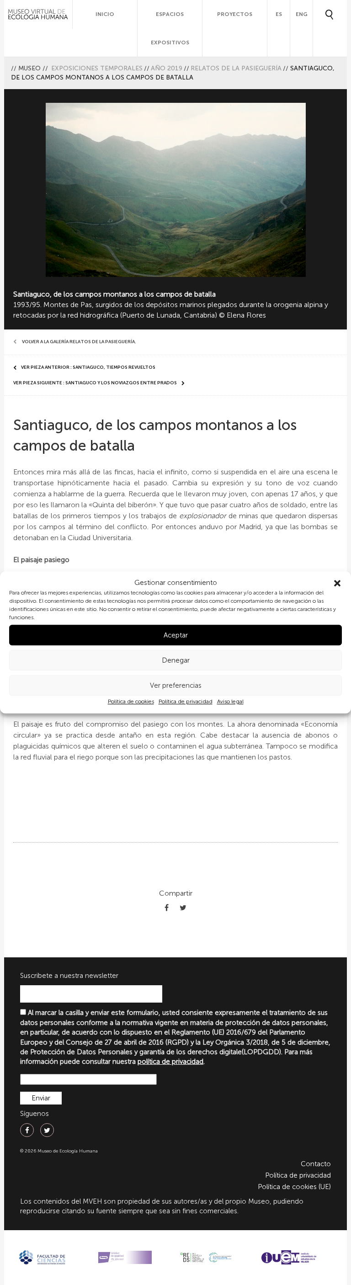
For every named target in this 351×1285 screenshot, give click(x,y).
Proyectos (234, 14)
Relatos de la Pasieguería (236, 68)
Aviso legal (230, 702)
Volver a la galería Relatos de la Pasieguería (78, 342)
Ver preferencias (176, 685)
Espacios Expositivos (170, 28)
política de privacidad (170, 1061)
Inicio (105, 14)
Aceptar (176, 635)
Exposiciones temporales (97, 68)
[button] (337, 583)
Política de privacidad (186, 702)
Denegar (176, 660)
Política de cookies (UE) (294, 1187)
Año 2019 (166, 68)
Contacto (316, 1164)
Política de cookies (131, 702)
